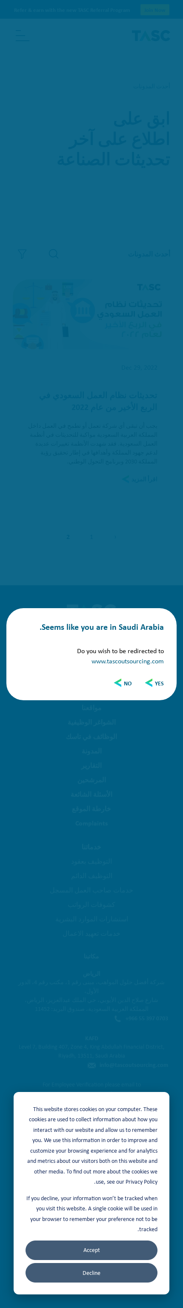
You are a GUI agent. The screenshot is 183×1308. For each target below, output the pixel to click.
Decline (91, 1272)
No (128, 683)
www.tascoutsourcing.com (128, 661)
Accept (91, 1249)
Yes (159, 683)
